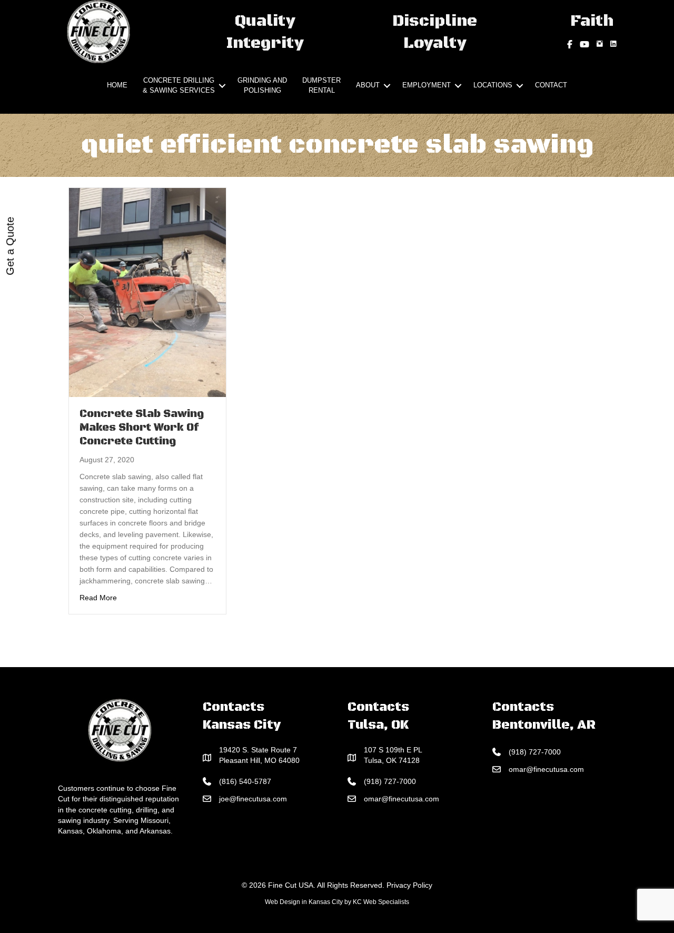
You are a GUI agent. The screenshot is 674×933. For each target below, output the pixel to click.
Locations (492, 85)
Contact (551, 85)
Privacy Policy (409, 885)
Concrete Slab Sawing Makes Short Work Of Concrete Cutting (142, 428)
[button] (222, 85)
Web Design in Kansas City (304, 902)
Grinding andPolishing (262, 85)
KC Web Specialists (381, 902)
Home (117, 85)
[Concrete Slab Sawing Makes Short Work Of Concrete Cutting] (147, 291)
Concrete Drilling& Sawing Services (179, 85)
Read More (98, 597)
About (368, 85)
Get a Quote (10, 246)
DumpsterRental (321, 85)
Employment (426, 85)
